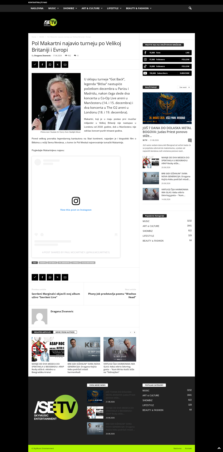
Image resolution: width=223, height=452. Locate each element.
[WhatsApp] (50, 64)
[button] (190, 8)
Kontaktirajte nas (37, 2)
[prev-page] (130, 332)
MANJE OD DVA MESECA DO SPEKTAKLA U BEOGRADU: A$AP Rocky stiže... (175, 160)
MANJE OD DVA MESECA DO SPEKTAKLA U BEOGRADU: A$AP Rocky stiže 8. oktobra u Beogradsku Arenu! (48, 368)
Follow (185, 59)
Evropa (43, 263)
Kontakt (188, 448)
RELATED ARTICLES (42, 332)
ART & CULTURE (91, 8)
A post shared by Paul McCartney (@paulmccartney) (76, 252)
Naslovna (177, 448)
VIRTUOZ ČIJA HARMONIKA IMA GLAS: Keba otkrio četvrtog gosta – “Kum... (174, 192)
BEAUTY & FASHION (137, 8)
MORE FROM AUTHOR (65, 332)
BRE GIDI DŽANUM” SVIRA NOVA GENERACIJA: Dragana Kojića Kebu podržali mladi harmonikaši (84, 368)
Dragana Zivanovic (42, 55)
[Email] (65, 64)
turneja (75, 263)
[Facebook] (42, 64)
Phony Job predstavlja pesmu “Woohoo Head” (112, 295)
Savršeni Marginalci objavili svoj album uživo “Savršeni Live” (56, 295)
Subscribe (184, 73)
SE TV (145, 140)
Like (187, 52)
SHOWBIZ (68, 8)
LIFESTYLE (113, 8)
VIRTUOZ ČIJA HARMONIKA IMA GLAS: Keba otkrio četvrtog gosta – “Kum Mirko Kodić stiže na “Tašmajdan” (119, 368)
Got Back (52, 263)
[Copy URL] (35, 64)
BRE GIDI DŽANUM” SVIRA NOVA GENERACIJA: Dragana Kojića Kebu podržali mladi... (176, 176)
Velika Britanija (87, 263)
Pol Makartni (64, 263)
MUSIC (52, 8)
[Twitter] (57, 64)
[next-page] (134, 332)
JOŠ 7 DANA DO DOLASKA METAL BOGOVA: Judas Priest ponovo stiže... (167, 132)
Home (34, 37)
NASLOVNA (37, 8)
